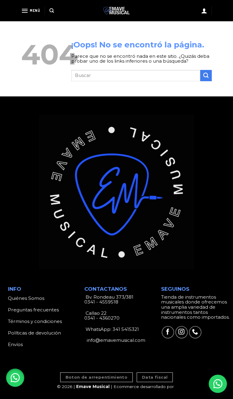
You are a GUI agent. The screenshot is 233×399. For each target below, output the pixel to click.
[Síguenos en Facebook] (168, 332)
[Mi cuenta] (204, 10)
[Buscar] (51, 10)
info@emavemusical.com (115, 340)
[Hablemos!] (218, 384)
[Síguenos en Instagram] (181, 332)
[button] (15, 378)
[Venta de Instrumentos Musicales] (116, 10)
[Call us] (195, 332)
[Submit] (206, 75)
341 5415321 (126, 329)
